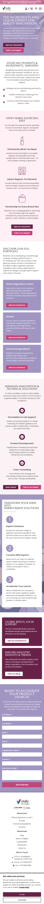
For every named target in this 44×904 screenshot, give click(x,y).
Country (5, 760)
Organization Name (10, 751)
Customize (22, 900)
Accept (22, 894)
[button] (35, 8)
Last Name (6, 724)
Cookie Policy (24, 887)
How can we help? (9, 768)
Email (4, 733)
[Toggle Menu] (40, 9)
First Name (6, 715)
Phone (5, 742)
